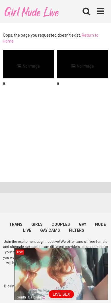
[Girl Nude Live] (31, 11)
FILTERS (76, 230)
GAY (82, 224)
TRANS (15, 224)
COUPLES (61, 224)
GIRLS (37, 224)
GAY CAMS (50, 230)
